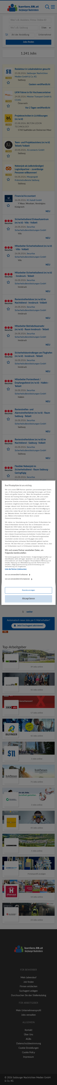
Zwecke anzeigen (28, 590)
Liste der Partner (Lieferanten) (16, 569)
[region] (28, 542)
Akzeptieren (28, 599)
